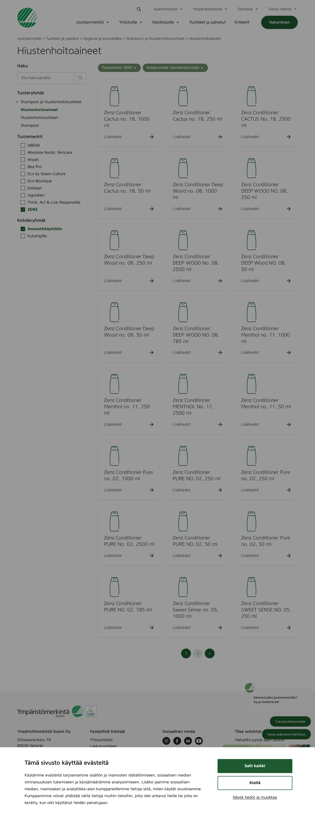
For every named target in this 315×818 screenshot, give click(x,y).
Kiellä (255, 783)
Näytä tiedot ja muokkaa (255, 797)
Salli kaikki (255, 766)
